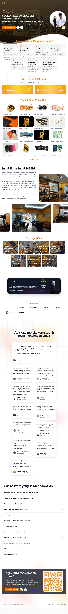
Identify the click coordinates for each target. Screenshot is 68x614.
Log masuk (63, 2)
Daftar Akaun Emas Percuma (9, 27)
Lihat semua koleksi (34, 159)
